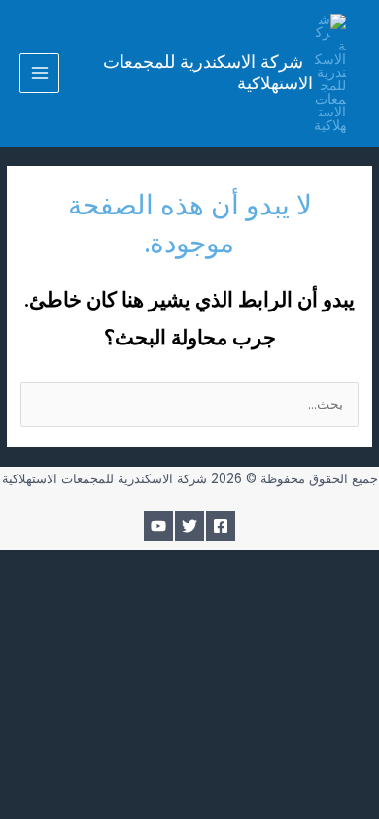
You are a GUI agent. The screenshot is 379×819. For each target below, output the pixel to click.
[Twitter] (189, 526)
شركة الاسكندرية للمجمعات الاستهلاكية (208, 72)
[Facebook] (220, 526)
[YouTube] (158, 526)
